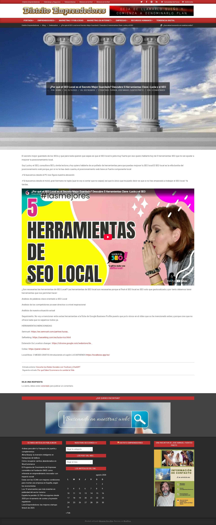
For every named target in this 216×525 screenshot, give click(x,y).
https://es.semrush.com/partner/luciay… (50, 331)
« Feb (68, 513)
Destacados (89, 90)
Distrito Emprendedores (131, 443)
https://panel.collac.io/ (39, 349)
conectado (45, 386)
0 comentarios (158, 90)
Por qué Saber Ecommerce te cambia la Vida (56, 370)
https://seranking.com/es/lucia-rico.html (51, 337)
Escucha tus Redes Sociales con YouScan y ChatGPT (58, 367)
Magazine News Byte (106, 521)
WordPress (127, 521)
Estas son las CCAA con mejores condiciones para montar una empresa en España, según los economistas (41, 483)
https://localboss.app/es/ (98, 355)
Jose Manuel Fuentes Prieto (131, 90)
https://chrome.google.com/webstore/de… (72, 343)
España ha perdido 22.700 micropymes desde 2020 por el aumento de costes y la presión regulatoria (40, 498)
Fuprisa (113, 90)
